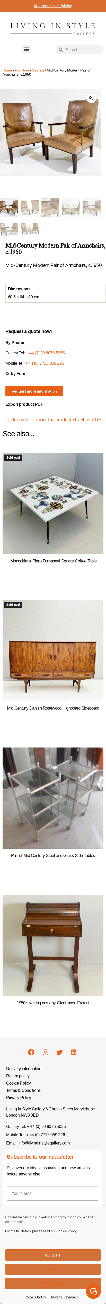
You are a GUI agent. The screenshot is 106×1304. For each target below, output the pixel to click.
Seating (38, 70)
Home (7, 70)
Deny (53, 1269)
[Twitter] (59, 1052)
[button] (26, 49)
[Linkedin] (73, 1052)
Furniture (22, 70)
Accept (53, 1255)
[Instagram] (45, 1052)
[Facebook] (31, 1052)
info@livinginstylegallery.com (44, 1143)
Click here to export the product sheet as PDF (53, 419)
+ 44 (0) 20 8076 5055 (45, 353)
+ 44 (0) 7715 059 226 (44, 363)
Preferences (53, 1283)
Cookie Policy (36, 1297)
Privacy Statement (64, 1297)
